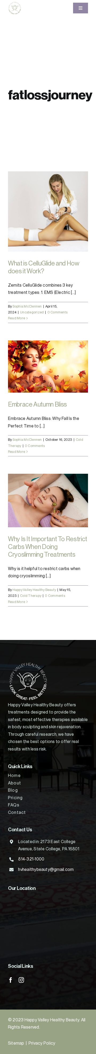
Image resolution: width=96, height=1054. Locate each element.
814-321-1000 (31, 859)
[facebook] (10, 980)
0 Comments (57, 312)
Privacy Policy (42, 1043)
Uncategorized (32, 312)
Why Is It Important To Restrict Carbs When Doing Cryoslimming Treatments (47, 547)
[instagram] (21, 980)
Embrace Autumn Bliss (37, 404)
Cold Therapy (30, 595)
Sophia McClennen (27, 306)
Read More (16, 318)
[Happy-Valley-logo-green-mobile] (14, 3)
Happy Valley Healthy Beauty (34, 590)
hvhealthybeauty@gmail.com (46, 869)
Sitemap (16, 1043)
